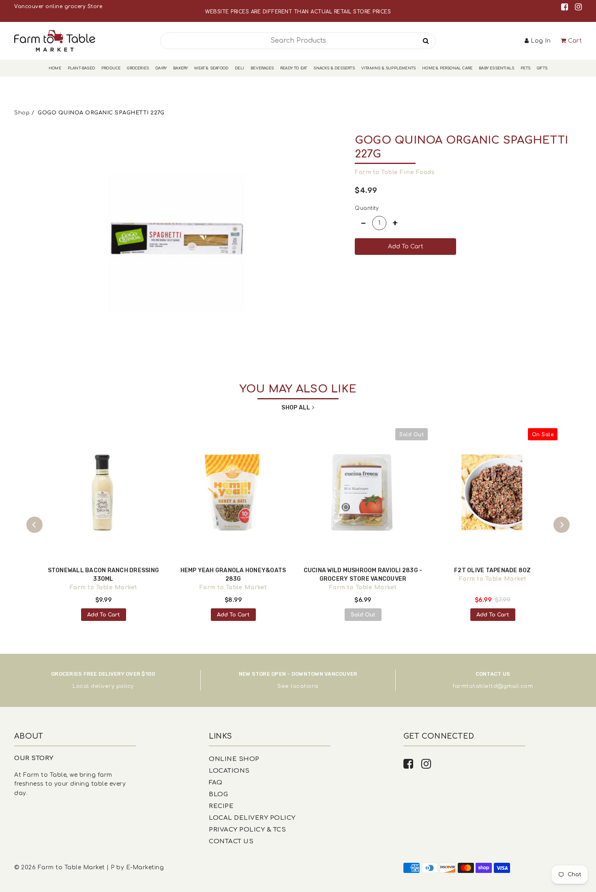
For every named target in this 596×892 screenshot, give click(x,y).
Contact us (231, 841)
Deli (239, 68)
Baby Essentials (496, 68)
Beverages (262, 68)
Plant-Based (81, 68)
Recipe (221, 806)
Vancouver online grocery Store (58, 6)
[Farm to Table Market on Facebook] (566, 7)
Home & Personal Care (447, 68)
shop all (295, 407)
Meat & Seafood (211, 68)
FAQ (216, 782)
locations (305, 686)
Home (55, 68)
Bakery (180, 68)
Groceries (138, 68)
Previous (34, 525)
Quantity (367, 208)
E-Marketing (145, 867)
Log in (541, 41)
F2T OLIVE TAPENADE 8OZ (492, 570)
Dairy (161, 68)
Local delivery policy (103, 686)
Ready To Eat (293, 68)
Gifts (542, 68)
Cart (575, 41)
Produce (110, 68)
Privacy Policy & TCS (247, 829)
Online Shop (234, 759)
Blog (218, 794)
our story (34, 758)
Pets (525, 68)
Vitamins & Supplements (388, 68)
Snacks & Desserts (333, 68)
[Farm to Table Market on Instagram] (578, 7)
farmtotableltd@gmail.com (492, 686)
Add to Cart (103, 615)
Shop (22, 113)
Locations (229, 770)
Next (561, 525)
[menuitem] (54, 68)
